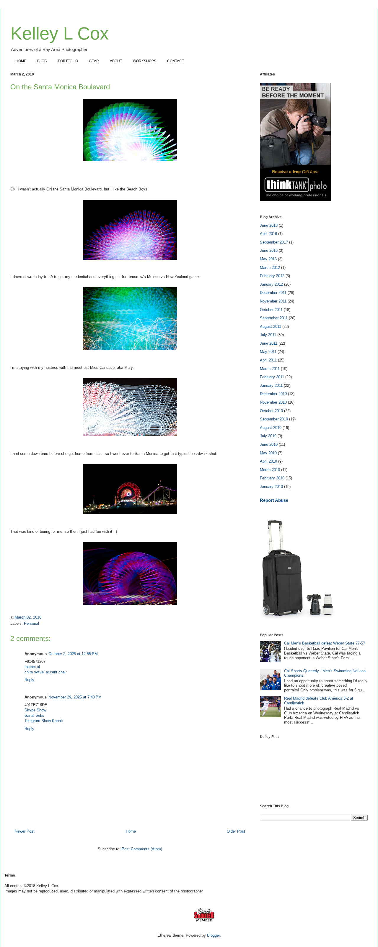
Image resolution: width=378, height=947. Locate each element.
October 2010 (271, 411)
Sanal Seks (34, 715)
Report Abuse (274, 500)
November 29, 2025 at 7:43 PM (75, 697)
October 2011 (271, 310)
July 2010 (268, 436)
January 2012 (271, 284)
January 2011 (271, 385)
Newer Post (25, 831)
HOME (21, 61)
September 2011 (274, 318)
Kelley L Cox (59, 33)
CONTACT (175, 61)
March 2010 (270, 470)
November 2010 (273, 402)
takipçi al (32, 667)
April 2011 (268, 360)
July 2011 (268, 335)
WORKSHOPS (144, 61)
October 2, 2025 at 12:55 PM (73, 654)
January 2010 (271, 486)
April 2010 (268, 461)
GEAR (94, 61)
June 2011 (268, 343)
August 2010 (270, 427)
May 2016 (268, 259)
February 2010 (272, 478)
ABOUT (116, 61)
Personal (31, 623)
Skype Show (35, 710)
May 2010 (268, 453)
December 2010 (273, 394)
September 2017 (274, 242)
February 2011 (272, 377)
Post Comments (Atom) (142, 849)
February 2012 (272, 276)
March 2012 (270, 267)
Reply (29, 680)
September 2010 (274, 419)
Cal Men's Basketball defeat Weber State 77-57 (324, 643)
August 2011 (270, 326)
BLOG (42, 61)
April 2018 (268, 233)
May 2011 (268, 351)
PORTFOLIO (68, 61)
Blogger (213, 935)
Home (131, 831)
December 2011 (273, 292)
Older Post (236, 831)
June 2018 (269, 225)
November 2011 (273, 301)
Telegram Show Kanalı (44, 721)
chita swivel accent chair (46, 672)
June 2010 (269, 444)
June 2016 (269, 250)
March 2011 (270, 368)
